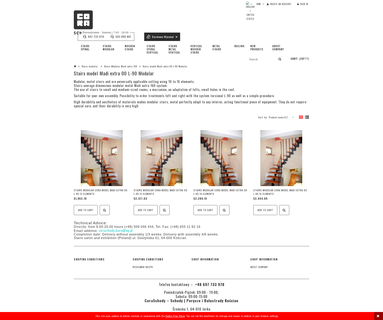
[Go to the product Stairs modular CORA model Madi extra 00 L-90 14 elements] (221, 158)
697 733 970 (96, 36)
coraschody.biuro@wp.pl (116, 230)
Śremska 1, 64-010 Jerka (191, 309)
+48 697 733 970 (209, 284)
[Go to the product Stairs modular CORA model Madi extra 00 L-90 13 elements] (162, 158)
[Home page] (83, 22)
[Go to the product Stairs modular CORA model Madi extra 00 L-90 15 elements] (281, 158)
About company (259, 267)
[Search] (280, 59)
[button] (105, 210)
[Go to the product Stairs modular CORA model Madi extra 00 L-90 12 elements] (102, 158)
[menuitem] (89, 47)
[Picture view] (301, 117)
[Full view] (307, 117)
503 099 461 (123, 36)
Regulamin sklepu (143, 267)
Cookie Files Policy (175, 316)
